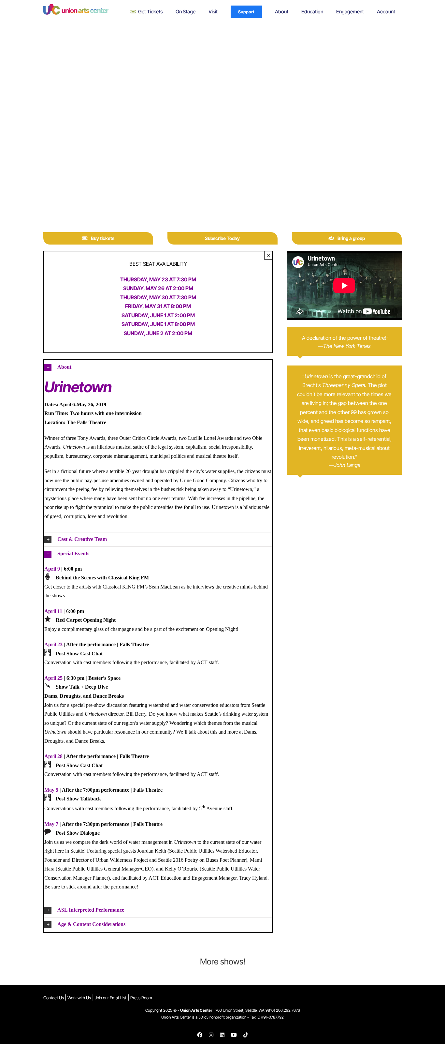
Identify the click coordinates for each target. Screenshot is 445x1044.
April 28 (53, 756)
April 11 (53, 611)
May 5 (51, 790)
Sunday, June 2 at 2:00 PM (158, 333)
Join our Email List (110, 997)
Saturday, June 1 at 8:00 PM (158, 324)
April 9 (52, 569)
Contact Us (54, 997)
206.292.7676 (288, 1010)
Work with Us (79, 997)
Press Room (141, 997)
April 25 (53, 678)
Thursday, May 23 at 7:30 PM (158, 279)
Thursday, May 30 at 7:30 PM (158, 297)
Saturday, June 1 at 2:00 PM (158, 315)
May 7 (51, 824)
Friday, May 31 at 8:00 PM (158, 306)
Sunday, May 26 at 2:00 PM (158, 288)
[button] (158, 367)
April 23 (53, 644)
